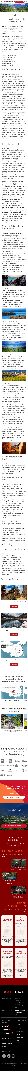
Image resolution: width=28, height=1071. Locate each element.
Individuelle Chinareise (14, 797)
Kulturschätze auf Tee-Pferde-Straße (14, 602)
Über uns (18, 1024)
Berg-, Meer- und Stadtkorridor (14, 630)
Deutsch (9, 1038)
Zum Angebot (14, 606)
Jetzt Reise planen (19, 1)
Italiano (4, 1043)
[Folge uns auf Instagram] (13, 1057)
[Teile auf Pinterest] (9, 1057)
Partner (18, 1034)
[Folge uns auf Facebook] (4, 1057)
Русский (10, 1043)
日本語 (4, 1046)
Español (10, 1041)
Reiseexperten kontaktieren (14, 826)
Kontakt (18, 1043)
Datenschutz (19, 1037)
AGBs (17, 1040)
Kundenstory (19, 1031)
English (4, 1038)
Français (4, 1041)
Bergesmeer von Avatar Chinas (14, 660)
